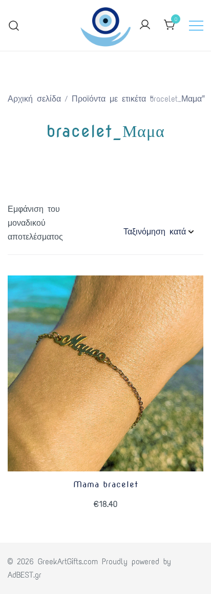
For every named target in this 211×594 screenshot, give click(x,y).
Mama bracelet (105, 484)
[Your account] (145, 25)
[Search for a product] (14, 25)
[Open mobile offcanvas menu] (196, 25)
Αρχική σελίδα (34, 99)
